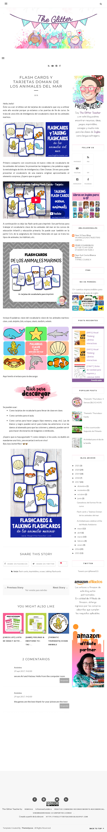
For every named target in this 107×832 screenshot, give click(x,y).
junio (79, 498)
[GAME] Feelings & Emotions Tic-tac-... (35, 641)
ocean (42, 571)
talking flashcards (53, 571)
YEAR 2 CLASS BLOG (84, 245)
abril (79, 533)
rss (88, 161)
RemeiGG (29, 809)
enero (80, 545)
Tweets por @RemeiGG (88, 571)
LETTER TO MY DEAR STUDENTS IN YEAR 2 (84, 248)
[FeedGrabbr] (88, 380)
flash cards (23, 571)
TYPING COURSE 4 (83, 260)
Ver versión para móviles (36, 590)
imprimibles (34, 571)
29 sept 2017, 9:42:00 (23, 671)
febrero (80, 541)
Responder (64, 680)
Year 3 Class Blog (83, 235)
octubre (80, 494)
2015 (77, 553)
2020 (77, 470)
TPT (88, 172)
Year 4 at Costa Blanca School (85, 256)
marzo (80, 537)
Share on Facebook (17, 564)
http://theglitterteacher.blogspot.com (67, 817)
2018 (77, 478)
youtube (77, 172)
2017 (77, 482)
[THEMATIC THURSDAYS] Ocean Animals (58, 641)
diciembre (81, 486)
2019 (77, 474)
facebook (88, 184)
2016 (77, 549)
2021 (77, 465)
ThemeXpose (27, 828)
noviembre (82, 490)
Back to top (96, 828)
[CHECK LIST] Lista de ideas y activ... (12, 639)
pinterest (77, 161)
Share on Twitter (45, 564)
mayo (79, 528)
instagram (77, 184)
